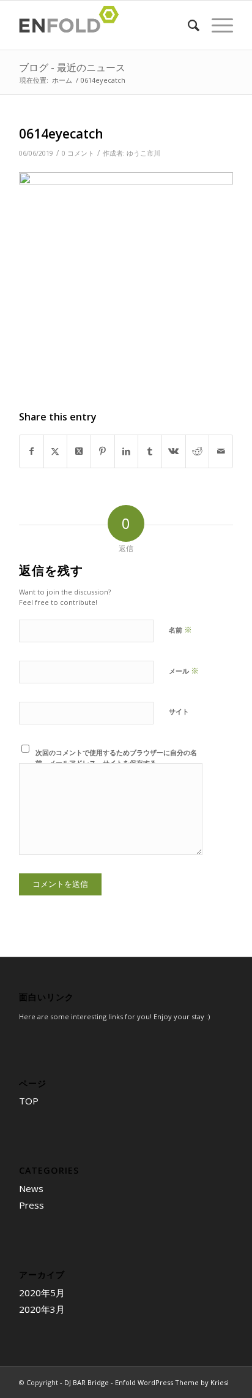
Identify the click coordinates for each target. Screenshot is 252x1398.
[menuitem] (187, 25)
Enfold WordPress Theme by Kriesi (172, 1382)
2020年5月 (42, 1292)
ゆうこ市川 (143, 153)
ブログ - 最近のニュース (72, 67)
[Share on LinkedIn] (126, 451)
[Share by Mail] (220, 451)
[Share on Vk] (173, 451)
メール (184, 670)
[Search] (187, 25)
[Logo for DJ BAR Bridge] (104, 25)
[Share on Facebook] (31, 451)
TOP (29, 1101)
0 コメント (78, 153)
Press (31, 1205)
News (31, 1188)
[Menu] (216, 25)
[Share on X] (55, 451)
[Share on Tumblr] (149, 451)
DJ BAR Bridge (86, 1382)
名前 (180, 629)
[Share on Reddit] (197, 451)
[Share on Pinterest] (102, 451)
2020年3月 (42, 1309)
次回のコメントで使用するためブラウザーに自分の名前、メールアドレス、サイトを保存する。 (116, 757)
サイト (179, 711)
